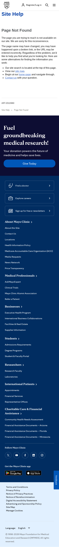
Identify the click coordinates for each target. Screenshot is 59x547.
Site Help (12, 14)
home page (25, 74)
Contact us (11, 77)
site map (19, 71)
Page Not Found (21, 110)
